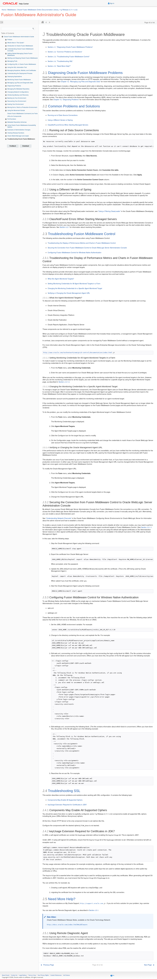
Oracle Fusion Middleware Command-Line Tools (22, 113)
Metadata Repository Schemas (17, 122)
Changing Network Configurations (18, 92)
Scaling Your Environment (15, 104)
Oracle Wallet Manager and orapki (18, 136)
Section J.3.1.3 (64, 382)
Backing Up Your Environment (16, 98)
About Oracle (5, 975)
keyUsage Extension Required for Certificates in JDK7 (67, 804)
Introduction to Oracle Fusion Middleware (20, 46)
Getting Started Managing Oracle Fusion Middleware (19, 54)
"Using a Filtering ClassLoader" (109, 211)
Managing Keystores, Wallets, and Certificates (21, 70)
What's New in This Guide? (15, 43)
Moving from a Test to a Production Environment (22, 107)
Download (25, 146)
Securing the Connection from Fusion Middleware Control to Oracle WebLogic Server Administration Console (87, 247)
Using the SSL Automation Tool (17, 67)
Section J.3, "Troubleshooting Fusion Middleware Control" (69, 56)
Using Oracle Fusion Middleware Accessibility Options (21, 126)
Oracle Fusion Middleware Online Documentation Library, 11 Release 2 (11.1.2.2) (47, 9)
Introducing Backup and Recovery (18, 95)
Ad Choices (66, 975)
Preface (9, 39)
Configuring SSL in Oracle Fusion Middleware (21, 64)
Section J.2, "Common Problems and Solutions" (65, 52)
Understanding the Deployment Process (19, 73)
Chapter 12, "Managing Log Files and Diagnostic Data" (80, 81)
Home (4, 9)
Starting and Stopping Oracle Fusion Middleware (22, 58)
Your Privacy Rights (43, 975)
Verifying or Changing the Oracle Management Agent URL (69, 293)
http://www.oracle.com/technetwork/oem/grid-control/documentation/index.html (77, 352)
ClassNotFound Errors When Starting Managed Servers (68, 125)
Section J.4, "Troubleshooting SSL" (60, 61)
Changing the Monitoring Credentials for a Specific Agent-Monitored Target (75, 288)
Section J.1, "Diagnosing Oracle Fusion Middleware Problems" (70, 47)
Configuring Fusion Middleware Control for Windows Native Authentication (74, 252)
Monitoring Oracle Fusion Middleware (19, 79)
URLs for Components (14, 116)
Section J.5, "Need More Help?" (59, 66)
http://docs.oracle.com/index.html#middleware (67, 924)
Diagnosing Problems (14, 86)
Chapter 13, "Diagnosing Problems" (66, 99)
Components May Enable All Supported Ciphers (65, 800)
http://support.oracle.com (91, 903)
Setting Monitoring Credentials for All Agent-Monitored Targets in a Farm (74, 283)
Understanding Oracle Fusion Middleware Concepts (20, 50)
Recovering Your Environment (16, 101)
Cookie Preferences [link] (56, 975)
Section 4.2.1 (64, 227)
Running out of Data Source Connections (62, 115)
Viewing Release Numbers (15, 133)
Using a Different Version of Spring (60, 120)
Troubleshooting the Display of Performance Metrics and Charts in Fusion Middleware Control (82, 243)
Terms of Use (32, 975)
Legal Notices (23, 975)
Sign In (112, 3)
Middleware (11, 9)
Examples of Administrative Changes (18, 130)
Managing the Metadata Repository (18, 89)
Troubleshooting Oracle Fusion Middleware (21, 139)
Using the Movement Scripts (16, 110)
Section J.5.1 (93, 910)
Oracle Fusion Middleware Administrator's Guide (19, 36)
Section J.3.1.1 (146, 527)
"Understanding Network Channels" (58, 518)
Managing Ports (12, 61)
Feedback (13, 146)
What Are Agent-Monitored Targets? (61, 279)
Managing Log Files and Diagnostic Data (20, 83)
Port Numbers (11, 119)
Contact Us (14, 975)
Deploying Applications (14, 76)
